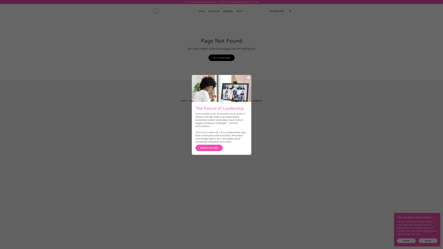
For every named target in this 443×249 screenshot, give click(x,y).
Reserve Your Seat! (209, 148)
